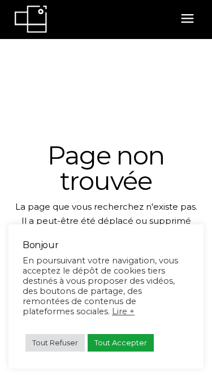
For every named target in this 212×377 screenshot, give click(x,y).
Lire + (123, 311)
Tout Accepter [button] (120, 342)
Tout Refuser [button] (55, 342)
